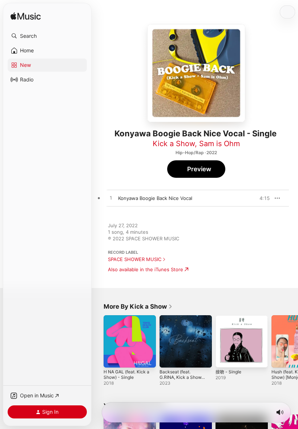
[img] (26, 16)
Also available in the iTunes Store (145, 269)
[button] (47, 36)
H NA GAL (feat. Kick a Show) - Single (126, 374)
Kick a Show (174, 143)
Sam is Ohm (219, 143)
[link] (138, 306)
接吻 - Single (228, 371)
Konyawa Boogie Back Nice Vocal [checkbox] (155, 198)
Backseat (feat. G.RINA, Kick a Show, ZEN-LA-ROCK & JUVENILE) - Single (181, 380)
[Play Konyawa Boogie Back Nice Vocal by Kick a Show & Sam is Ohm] (111, 198)
